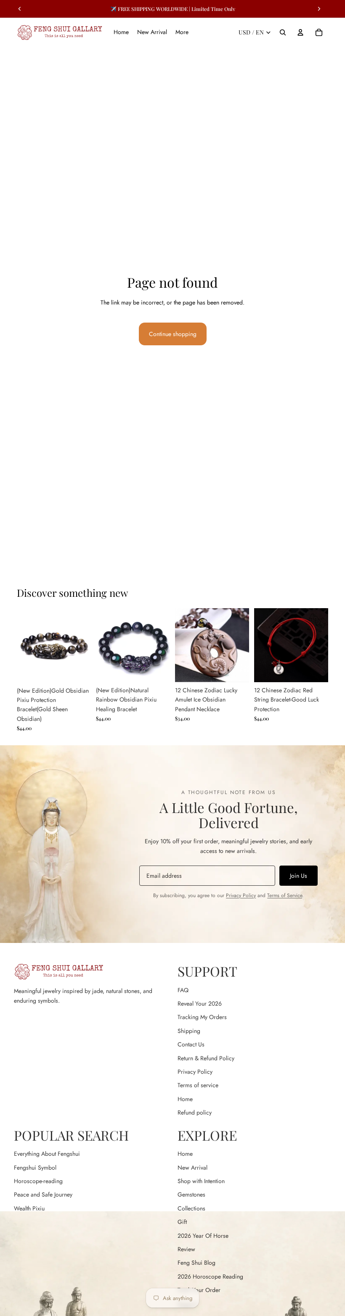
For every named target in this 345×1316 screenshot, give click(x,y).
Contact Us (191, 1044)
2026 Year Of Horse (203, 1235)
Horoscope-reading (38, 1181)
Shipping (189, 1031)
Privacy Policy (241, 895)
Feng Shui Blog (196, 1262)
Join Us (298, 875)
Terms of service (198, 1085)
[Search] (282, 32)
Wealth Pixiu (29, 1208)
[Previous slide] (26, 645)
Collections (191, 1208)
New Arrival (192, 1167)
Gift (182, 1222)
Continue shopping (172, 334)
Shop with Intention (201, 1181)
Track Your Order (199, 1290)
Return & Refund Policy (206, 1058)
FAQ (183, 990)
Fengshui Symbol (35, 1167)
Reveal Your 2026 (200, 1003)
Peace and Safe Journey (43, 1194)
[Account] (300, 32)
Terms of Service (284, 895)
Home (185, 1099)
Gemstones (191, 1194)
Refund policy (195, 1112)
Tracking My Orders (202, 1017)
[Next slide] (81, 645)
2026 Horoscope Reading (210, 1276)
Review (186, 1249)
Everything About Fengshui (47, 1153)
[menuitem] (182, 32)
